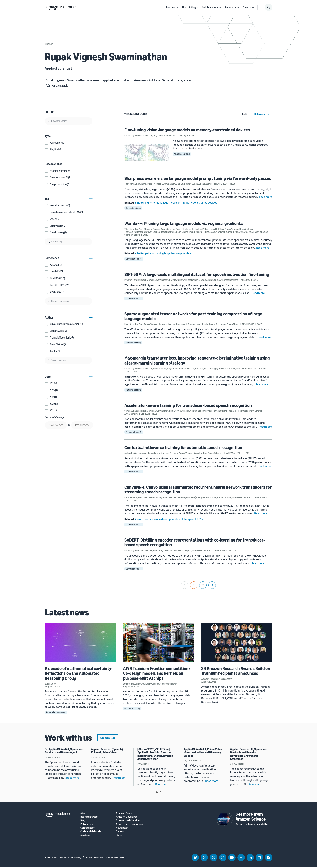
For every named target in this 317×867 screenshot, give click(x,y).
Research (171, 7)
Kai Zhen (139, 229)
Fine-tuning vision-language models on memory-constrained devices (187, 129)
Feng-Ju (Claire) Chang (192, 497)
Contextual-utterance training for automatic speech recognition (183, 447)
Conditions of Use (65, 857)
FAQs (119, 835)
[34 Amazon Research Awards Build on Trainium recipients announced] (236, 642)
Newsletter (122, 827)
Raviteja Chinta (193, 410)
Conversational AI (134, 258)
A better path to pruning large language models (163, 253)
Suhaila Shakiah (132, 410)
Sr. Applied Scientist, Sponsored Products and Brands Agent (64, 750)
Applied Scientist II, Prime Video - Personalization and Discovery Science (203, 752)
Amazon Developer (126, 816)
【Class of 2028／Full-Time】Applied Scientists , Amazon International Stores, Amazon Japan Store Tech (155, 754)
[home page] (61, 6)
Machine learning (182, 154)
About (84, 813)
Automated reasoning (55, 712)
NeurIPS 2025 (221, 183)
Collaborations (210, 7)
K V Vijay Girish (176, 279)
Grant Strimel (213, 279)
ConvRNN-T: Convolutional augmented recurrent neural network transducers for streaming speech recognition (198, 489)
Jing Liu (157, 135)
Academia (85, 835)
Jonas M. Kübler (216, 229)
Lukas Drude (154, 453)
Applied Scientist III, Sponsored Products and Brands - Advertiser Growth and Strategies (248, 754)
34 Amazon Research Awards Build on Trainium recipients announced (235, 671)
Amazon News (124, 813)
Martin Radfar (130, 497)
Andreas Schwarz (229, 279)
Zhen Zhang (140, 183)
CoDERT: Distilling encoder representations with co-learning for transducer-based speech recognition (194, 542)
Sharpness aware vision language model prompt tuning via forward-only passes (197, 178)
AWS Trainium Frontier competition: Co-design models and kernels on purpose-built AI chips (156, 673)
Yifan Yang (129, 183)
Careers (247, 7)
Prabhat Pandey (132, 279)
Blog (82, 820)
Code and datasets (90, 831)
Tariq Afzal (207, 410)
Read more (265, 196)
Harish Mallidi (187, 368)
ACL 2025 (239, 231)
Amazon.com (51, 857)
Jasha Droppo (184, 550)
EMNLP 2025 (248, 324)
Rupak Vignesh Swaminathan (138, 135)
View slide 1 (157, 792)
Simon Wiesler (215, 453)
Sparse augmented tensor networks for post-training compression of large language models (193, 316)
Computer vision (133, 208)
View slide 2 (160, 792)
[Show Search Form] (268, 7)
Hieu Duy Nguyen (212, 368)
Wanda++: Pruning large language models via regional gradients (183, 223)
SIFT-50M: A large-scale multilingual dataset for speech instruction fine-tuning (196, 274)
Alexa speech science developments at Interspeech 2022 (169, 519)
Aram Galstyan (168, 229)
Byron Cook (50, 683)
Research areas (89, 816)
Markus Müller (201, 229)
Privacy (77, 857)
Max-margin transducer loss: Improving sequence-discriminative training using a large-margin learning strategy (197, 360)
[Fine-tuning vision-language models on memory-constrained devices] (146, 152)
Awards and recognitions (130, 824)
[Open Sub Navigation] (177, 7)
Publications (87, 824)
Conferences (87, 827)
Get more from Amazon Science (251, 816)
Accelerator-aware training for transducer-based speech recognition (188, 405)
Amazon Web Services (128, 820)
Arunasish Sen (191, 279)
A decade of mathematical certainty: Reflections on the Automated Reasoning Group (78, 673)
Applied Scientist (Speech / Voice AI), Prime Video (107, 750)
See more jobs (107, 737)
